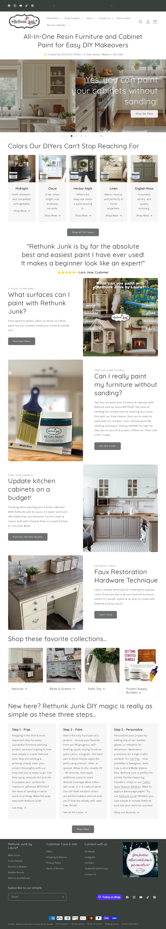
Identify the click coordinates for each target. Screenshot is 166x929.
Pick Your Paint (21, 341)
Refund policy (62, 924)
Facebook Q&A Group (96, 868)
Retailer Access (16, 872)
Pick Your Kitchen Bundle (28, 537)
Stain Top (94, 689)
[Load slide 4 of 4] (86, 136)
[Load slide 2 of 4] (76, 136)
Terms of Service (55, 868)
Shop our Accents (125, 812)
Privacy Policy (53, 863)
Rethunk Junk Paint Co (25, 924)
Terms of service (94, 924)
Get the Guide (107, 446)
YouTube (89, 863)
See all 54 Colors (73, 812)
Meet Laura (14, 855)
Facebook (90, 851)
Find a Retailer (15, 861)
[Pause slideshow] (102, 136)
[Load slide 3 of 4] (81, 136)
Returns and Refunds (19, 878)
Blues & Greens (60, 689)
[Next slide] (94, 136)
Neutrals (18, 689)
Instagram (90, 857)
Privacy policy (78, 924)
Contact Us (90, 874)
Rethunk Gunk (127, 796)
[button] (54, 18)
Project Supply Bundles (136, 690)
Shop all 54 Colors (83, 232)
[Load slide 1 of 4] (71, 136)
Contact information (130, 924)
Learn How (105, 614)
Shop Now (20, 210)
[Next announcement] (111, 6)
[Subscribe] (62, 897)
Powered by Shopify (44, 924)
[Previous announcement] (54, 6)
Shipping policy (112, 924)
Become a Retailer (17, 867)
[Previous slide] (63, 136)
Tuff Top (135, 758)
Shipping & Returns (56, 857)
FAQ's (49, 851)
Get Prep (17, 807)
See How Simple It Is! (140, 108)
